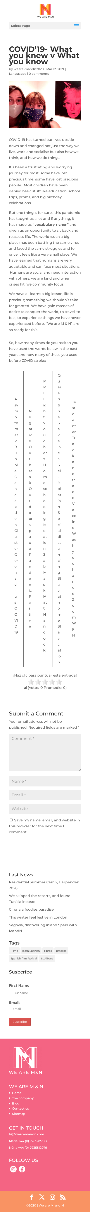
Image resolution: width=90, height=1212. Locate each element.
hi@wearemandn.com (26, 1134)
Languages (17, 74)
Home (17, 1093)
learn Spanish (31, 950)
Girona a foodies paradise (31, 909)
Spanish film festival (24, 958)
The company (23, 1098)
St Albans (47, 958)
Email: (14, 1003)
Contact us (20, 1108)
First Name (19, 985)
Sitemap (18, 1114)
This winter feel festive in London (38, 917)
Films (14, 950)
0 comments (39, 74)
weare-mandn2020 (29, 69)
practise (61, 950)
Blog (15, 1103)
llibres (48, 950)
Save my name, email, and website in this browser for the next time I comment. (44, 826)
